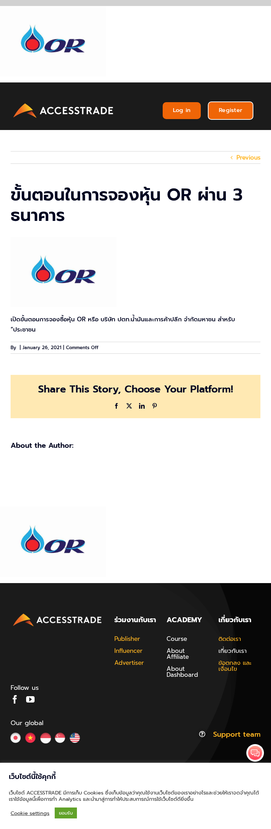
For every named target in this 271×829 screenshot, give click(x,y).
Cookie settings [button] (30, 813)
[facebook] (15, 699)
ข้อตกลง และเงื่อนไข (235, 665)
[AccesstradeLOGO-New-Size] (63, 103)
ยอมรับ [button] (66, 813)
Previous (248, 157)
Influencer (128, 650)
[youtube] (30, 699)
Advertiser (129, 662)
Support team (236, 734)
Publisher (127, 638)
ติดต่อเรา (229, 638)
